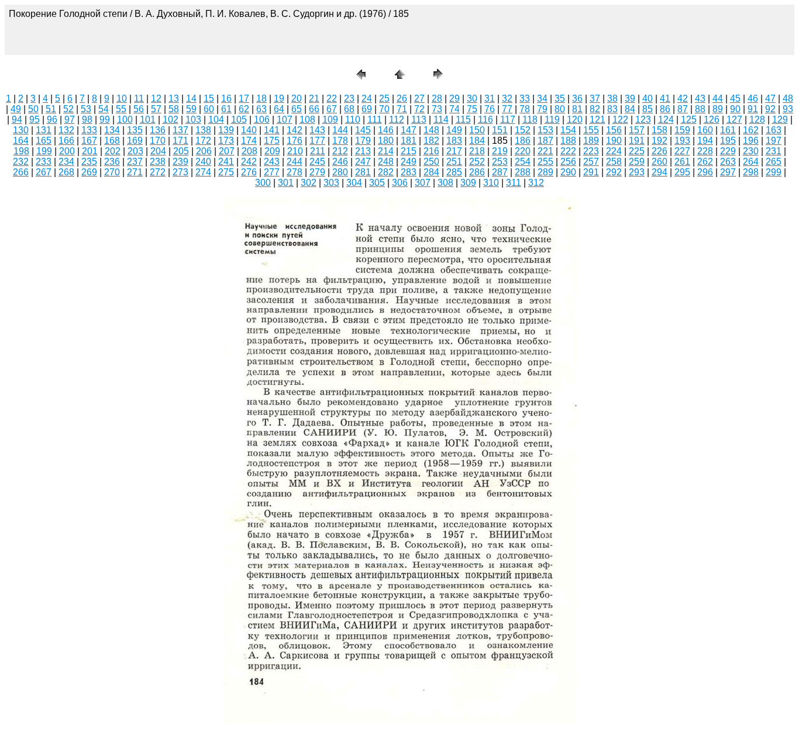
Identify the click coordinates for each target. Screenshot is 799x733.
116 (485, 120)
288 (523, 172)
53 (86, 109)
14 (191, 98)
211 (317, 151)
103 (193, 120)
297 (728, 172)
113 (418, 120)
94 (17, 120)
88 (700, 109)
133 (89, 130)
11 (139, 98)
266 (21, 172)
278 (294, 172)
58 (173, 109)
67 (331, 109)
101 (148, 120)
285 (454, 172)
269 (89, 172)
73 (437, 109)
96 (52, 120)
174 (249, 141)
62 (244, 109)
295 (682, 172)
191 (637, 141)
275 (226, 172)
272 (158, 172)
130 (21, 130)
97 (69, 120)
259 (637, 162)
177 (317, 141)
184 (477, 141)
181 (408, 141)
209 (272, 151)
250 (431, 162)
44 (717, 98)
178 (340, 141)
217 (454, 151)
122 (620, 120)
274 (203, 172)
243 (272, 162)
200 (67, 151)
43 (700, 98)
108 (307, 120)
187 (545, 141)
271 (135, 172)
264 (751, 162)
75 (472, 109)
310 (491, 183)
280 (340, 172)
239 (180, 162)
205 (181, 151)
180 (386, 141)
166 (66, 141)
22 (331, 98)
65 (296, 109)
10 (121, 98)
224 (614, 151)
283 (408, 172)
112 (396, 120)
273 (180, 172)
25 (384, 98)
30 (472, 98)
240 (203, 162)
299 (773, 172)
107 (284, 120)
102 (170, 120)
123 (643, 120)
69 (366, 109)
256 (568, 162)
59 (191, 109)
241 (226, 162)
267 (43, 172)
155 (591, 130)
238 (158, 162)
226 (659, 151)
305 (377, 183)
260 (659, 162)
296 (705, 172)
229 (728, 151)
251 (454, 162)
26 (402, 98)
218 (477, 151)
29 (454, 98)
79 (542, 109)
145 (363, 130)
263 (728, 162)
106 (262, 120)
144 (340, 130)
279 (317, 172)
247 (363, 162)
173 (226, 141)
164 (21, 141)
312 (536, 183)
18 (261, 98)
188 (568, 141)
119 (552, 120)
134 (112, 130)
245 (317, 162)
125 (689, 120)
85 (647, 109)
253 (500, 162)
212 (340, 151)
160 (705, 130)
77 (507, 109)
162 (751, 130)
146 (386, 130)
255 (545, 162)
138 (203, 130)
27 (419, 98)
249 (408, 162)
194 (705, 141)
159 (682, 130)
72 (419, 109)
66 (314, 109)
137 (180, 130)
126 (711, 120)
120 (575, 120)
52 (68, 109)
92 (770, 109)
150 (477, 130)
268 (66, 172)
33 (524, 98)
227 (682, 151)
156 (614, 130)
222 (568, 151)
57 (156, 109)
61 (226, 109)
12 (156, 98)
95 (34, 120)
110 (352, 120)
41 (665, 98)
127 (734, 120)
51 (51, 109)
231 (773, 151)
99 (104, 120)
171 (180, 141)
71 (402, 109)
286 (477, 172)
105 (239, 120)
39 (630, 98)
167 (89, 141)
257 (591, 162)
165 (43, 141)
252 (477, 162)
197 (773, 141)
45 (735, 98)
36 (577, 98)
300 (263, 183)
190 (614, 141)
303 (331, 183)
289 (545, 172)
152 (523, 130)
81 (577, 109)
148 (431, 130)
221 (545, 151)
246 (340, 162)
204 (158, 151)
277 (272, 172)
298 (751, 172)
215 (408, 151)
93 (788, 109)
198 (21, 151)
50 (33, 109)
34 (542, 98)
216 (431, 151)
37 (595, 98)
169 (135, 141)
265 (773, 162)
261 (682, 162)
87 (682, 109)
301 (286, 183)
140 (249, 130)
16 (226, 98)
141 (272, 130)
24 (366, 98)
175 (272, 141)
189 (591, 141)
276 (249, 172)
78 (524, 109)
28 (437, 98)
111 (374, 120)
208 (249, 151)
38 (612, 98)
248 (386, 162)
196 (751, 141)
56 (138, 109)
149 (454, 130)
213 (363, 151)
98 (87, 120)
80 (560, 109)
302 (308, 183)
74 (454, 109)
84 (630, 109)
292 (614, 172)
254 (523, 162)
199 (44, 151)
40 (647, 98)
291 (591, 172)
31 (489, 98)
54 (103, 109)
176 (294, 141)
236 (112, 162)
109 (330, 120)
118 (530, 120)
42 (682, 98)
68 (349, 109)
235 (89, 162)
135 (135, 130)
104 (216, 120)
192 (659, 141)
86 (665, 109)
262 (705, 162)
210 (295, 151)
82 (595, 109)
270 (112, 172)
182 (431, 141)
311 (513, 183)
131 (43, 130)
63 (261, 109)
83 (612, 109)
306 (400, 183)
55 (121, 109)
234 (66, 162)
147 (408, 130)
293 (637, 172)
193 (682, 141)
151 (500, 130)
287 (500, 172)
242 (249, 162)
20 (296, 98)
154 (568, 130)
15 (209, 98)
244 (294, 162)
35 (560, 98)
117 (507, 120)
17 (244, 98)
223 (591, 151)
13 (173, 98)
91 (753, 109)
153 (545, 130)
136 (158, 130)
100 (125, 120)
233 (43, 162)
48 (788, 98)
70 (384, 109)
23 (349, 98)
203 (135, 151)
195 (728, 141)
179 (363, 141)
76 (489, 109)
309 (468, 183)
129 (780, 120)
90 (735, 109)
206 (204, 151)
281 (363, 172)
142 (294, 130)
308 (445, 183)
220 (523, 151)
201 (90, 151)
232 (21, 162)
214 (386, 151)
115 (463, 120)
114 (441, 120)
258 (614, 162)
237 (135, 162)
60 (209, 109)
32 (507, 98)
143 (317, 130)
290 (568, 172)
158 (659, 130)
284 (431, 172)
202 (112, 151)
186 (523, 141)
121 (597, 120)
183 (454, 141)
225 (637, 151)
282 (386, 172)
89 (717, 109)
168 (112, 141)
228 (705, 151)
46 (753, 98)
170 (158, 141)
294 (659, 172)
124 (666, 120)
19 (279, 98)
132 (66, 130)
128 (757, 120)
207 (227, 151)
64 (279, 109)
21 (314, 98)
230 (751, 151)
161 (728, 130)
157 (637, 130)
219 (500, 151)
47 (770, 98)
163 (773, 130)
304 (354, 183)
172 (203, 141)
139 (226, 130)
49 (16, 109)
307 (423, 183)
